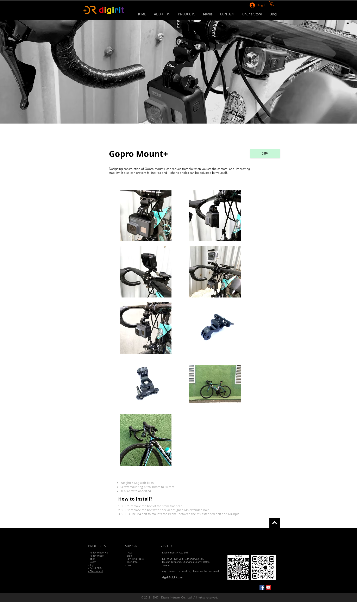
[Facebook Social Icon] (261, 587)
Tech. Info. (132, 561)
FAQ (129, 552)
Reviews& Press (135, 558)
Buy (129, 564)
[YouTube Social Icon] (268, 587)
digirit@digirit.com (172, 577)
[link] (272, 3)
